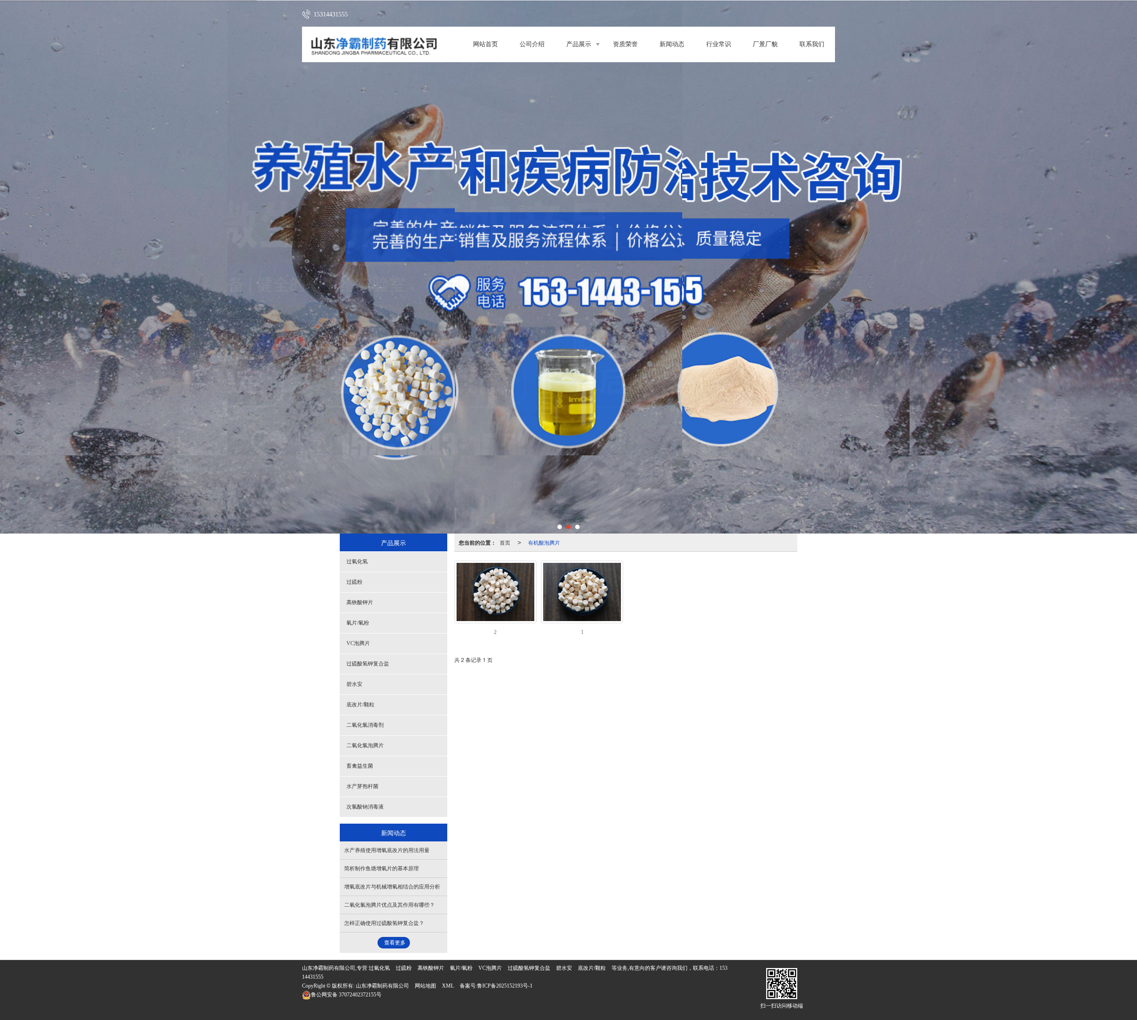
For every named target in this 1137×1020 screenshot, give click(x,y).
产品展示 (578, 44)
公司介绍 (532, 44)
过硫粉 (354, 582)
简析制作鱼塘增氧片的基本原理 (381, 868)
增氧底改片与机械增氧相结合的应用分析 (392, 887)
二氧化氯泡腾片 (365, 745)
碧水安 (354, 684)
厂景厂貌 (765, 44)
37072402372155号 (346, 995)
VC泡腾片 (358, 643)
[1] (582, 592)
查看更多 (395, 943)
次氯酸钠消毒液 (365, 807)
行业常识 (718, 44)
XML (448, 986)
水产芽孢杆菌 (362, 786)
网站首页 (485, 44)
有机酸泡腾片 (544, 542)
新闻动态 (672, 44)
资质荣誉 (625, 44)
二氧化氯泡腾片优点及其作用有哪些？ (389, 905)
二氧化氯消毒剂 (365, 725)
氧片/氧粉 (357, 623)
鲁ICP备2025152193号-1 (505, 986)
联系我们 (811, 44)
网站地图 (425, 986)
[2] (495, 592)
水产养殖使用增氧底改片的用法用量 (386, 850)
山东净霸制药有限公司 (382, 986)
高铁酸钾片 (359, 602)
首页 (505, 542)
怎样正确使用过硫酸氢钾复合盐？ (384, 923)
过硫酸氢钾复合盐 (367, 664)
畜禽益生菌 (359, 766)
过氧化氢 (357, 561)
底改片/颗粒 (360, 704)
